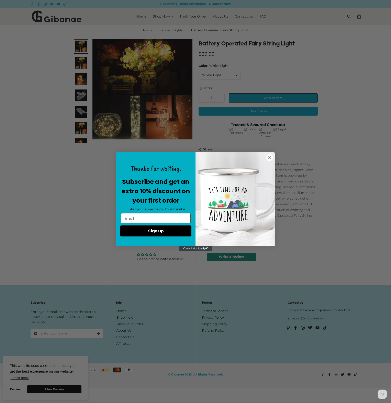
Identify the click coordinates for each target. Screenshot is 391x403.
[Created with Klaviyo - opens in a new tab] (195, 248)
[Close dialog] (269, 157)
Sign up (156, 231)
